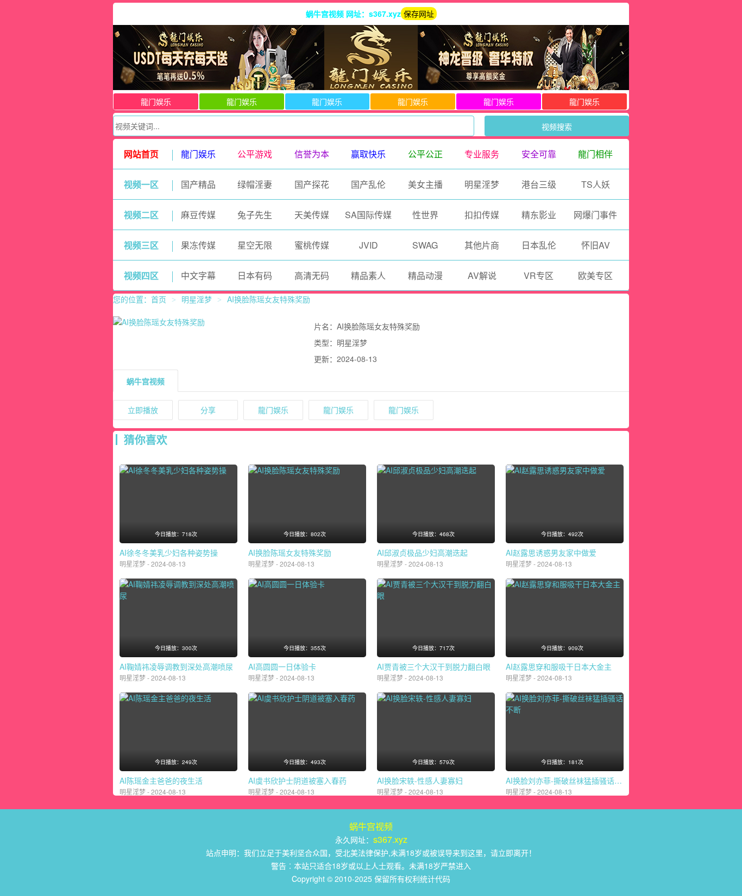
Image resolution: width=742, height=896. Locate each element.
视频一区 (141, 184)
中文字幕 (198, 275)
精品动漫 (425, 275)
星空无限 (254, 245)
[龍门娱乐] (371, 86)
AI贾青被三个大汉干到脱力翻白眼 (434, 666)
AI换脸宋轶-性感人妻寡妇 (420, 780)
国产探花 (311, 184)
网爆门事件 (595, 214)
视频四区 (141, 275)
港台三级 (538, 184)
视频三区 (141, 245)
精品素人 (368, 275)
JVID (368, 245)
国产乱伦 (368, 184)
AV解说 (482, 275)
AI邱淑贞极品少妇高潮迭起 (422, 552)
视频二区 (141, 214)
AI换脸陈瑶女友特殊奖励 (289, 552)
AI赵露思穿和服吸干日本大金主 (559, 666)
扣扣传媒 (481, 214)
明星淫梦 (481, 184)
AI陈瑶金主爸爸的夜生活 (161, 780)
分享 (208, 409)
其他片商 (481, 245)
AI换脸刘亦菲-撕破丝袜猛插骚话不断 (568, 780)
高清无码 (311, 275)
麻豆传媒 (198, 214)
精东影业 (538, 214)
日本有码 (254, 275)
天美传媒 (311, 214)
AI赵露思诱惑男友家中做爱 (551, 552)
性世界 (425, 214)
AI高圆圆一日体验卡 (282, 666)
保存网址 (419, 13)
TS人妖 (595, 184)
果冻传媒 (198, 245)
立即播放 (143, 409)
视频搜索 (557, 126)
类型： (325, 342)
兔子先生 (254, 214)
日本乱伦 (538, 245)
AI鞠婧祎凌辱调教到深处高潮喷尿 (176, 666)
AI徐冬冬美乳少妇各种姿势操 (169, 552)
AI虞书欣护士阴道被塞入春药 (297, 780)
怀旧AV (595, 245)
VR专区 (539, 275)
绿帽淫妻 (254, 184)
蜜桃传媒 (311, 245)
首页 (158, 299)
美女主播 (425, 184)
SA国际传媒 (368, 214)
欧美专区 (595, 275)
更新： (325, 358)
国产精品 (198, 184)
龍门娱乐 (156, 101)
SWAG (425, 245)
